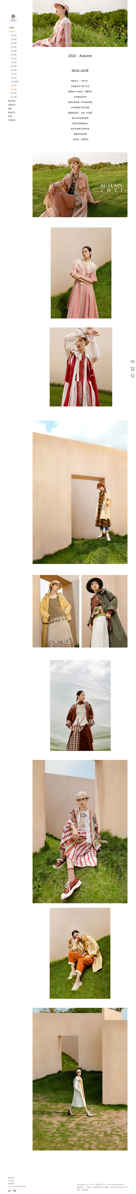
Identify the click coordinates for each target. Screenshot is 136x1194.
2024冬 (14, 58)
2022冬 (14, 74)
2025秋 (14, 35)
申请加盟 (11, 120)
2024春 (14, 47)
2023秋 (14, 62)
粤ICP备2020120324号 (119, 1187)
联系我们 (11, 1184)
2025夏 (14, 39)
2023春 (14, 70)
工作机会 (11, 1181)
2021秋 (14, 89)
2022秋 (14, 78)
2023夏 (14, 66)
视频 (10, 108)
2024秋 (14, 55)
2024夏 (14, 51)
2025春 (14, 43)
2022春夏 (15, 82)
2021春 (14, 93)
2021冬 (14, 85)
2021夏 (14, 97)
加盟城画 (85, 1190)
